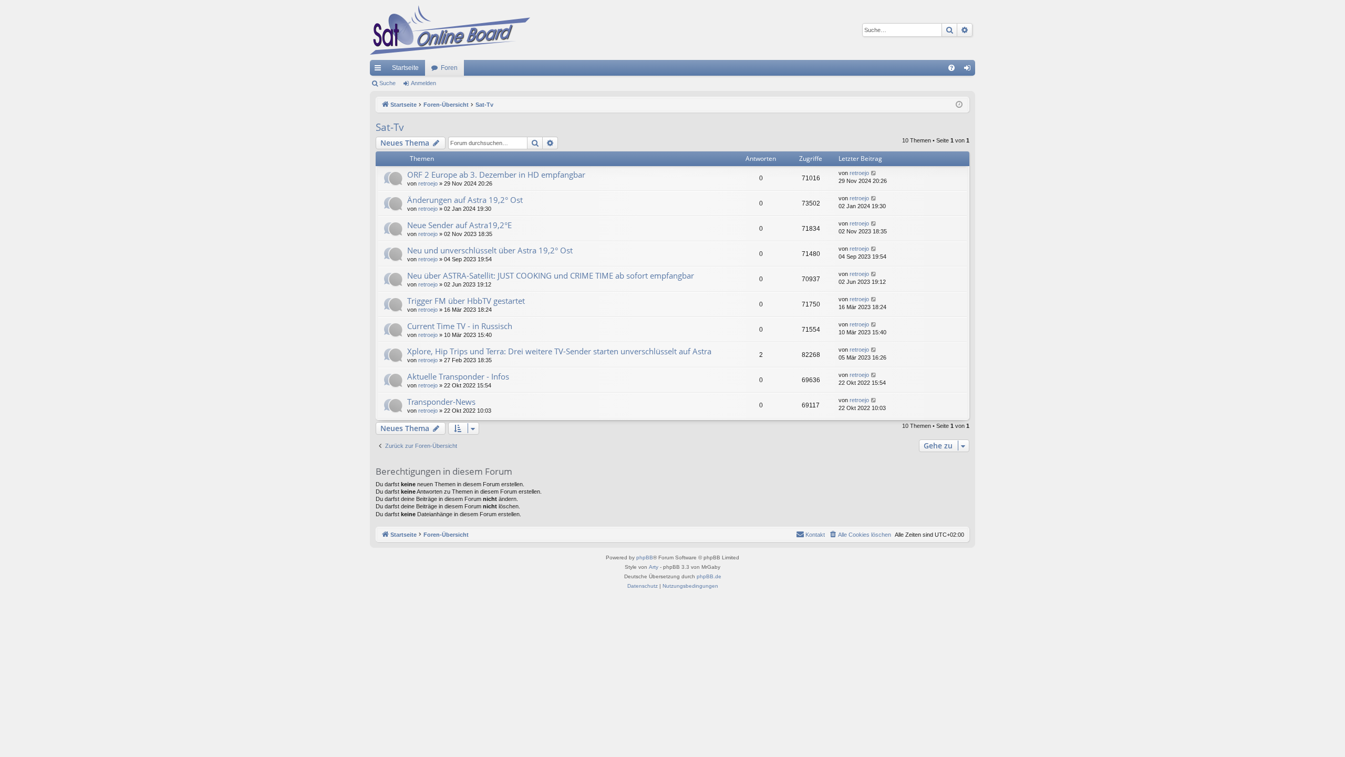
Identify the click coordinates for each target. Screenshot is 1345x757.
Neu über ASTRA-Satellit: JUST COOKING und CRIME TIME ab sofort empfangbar (550, 275)
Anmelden (423, 83)
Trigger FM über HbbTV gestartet (466, 300)
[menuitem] (951, 68)
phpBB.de (709, 576)
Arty (653, 567)
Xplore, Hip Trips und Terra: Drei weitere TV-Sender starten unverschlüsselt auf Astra (559, 351)
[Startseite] (450, 30)
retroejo (428, 183)
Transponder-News (441, 401)
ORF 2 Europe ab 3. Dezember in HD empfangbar (496, 174)
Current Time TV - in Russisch (459, 326)
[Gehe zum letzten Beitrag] (874, 173)
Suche (387, 83)
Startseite (405, 67)
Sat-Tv (390, 127)
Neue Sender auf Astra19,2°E (459, 225)
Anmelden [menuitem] (969, 70)
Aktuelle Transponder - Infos (458, 376)
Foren (449, 67)
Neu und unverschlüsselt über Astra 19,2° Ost (490, 250)
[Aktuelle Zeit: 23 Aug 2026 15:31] (959, 105)
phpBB (644, 557)
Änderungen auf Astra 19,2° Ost (465, 200)
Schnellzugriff (380, 70)
